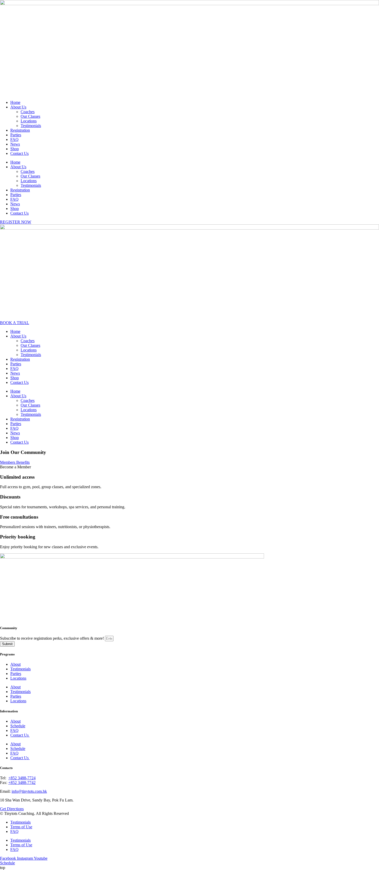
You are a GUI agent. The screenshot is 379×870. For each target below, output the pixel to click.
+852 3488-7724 (22, 778)
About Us (18, 107)
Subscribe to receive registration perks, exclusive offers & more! (52, 638)
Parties (15, 135)
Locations (29, 121)
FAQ (14, 139)
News (15, 144)
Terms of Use (21, 827)
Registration (20, 130)
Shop (14, 149)
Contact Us (19, 153)
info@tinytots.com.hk (29, 791)
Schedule (17, 726)
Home (15, 102)
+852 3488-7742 (22, 782)
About (15, 664)
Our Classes (30, 116)
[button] (15, 467)
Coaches (28, 111)
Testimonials (31, 125)
